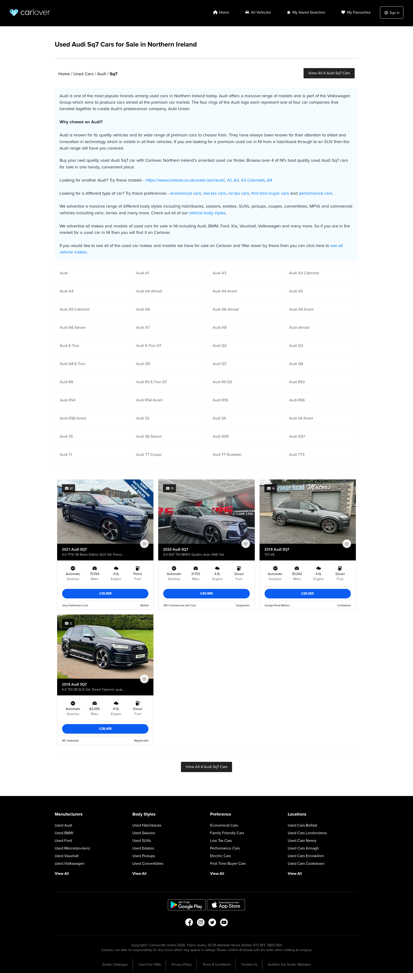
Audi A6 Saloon (73, 327)
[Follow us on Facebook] (189, 923)
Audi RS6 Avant (73, 418)
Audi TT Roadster (227, 454)
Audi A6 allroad (226, 309)
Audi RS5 (220, 400)
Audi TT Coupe (149, 454)
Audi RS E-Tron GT (151, 382)
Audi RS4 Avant (149, 400)
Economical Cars (224, 825)
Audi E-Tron (69, 345)
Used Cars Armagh (303, 848)
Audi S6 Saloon (149, 436)
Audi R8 (66, 382)
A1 (229, 180)
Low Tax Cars (221, 840)
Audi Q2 (220, 345)
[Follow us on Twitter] (212, 923)
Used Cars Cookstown (306, 863)
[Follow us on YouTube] (224, 923)
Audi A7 (143, 327)
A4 (269, 180)
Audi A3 (219, 273)
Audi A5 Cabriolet (75, 309)
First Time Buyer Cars (228, 863)
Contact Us (249, 964)
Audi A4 (66, 291)
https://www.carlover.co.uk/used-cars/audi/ (185, 180)
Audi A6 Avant (301, 309)
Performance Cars (225, 848)
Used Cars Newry (302, 840)
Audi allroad (299, 327)
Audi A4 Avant (225, 291)
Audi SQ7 (297, 436)
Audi (101, 73)
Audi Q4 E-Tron (72, 363)
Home (64, 73)
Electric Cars (220, 856)
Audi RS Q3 (222, 382)
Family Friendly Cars (227, 833)
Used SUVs (141, 840)
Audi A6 (143, 309)
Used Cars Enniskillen (306, 856)
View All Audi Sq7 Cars (329, 73)
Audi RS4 (67, 400)
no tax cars (238, 193)
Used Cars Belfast (302, 825)
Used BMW (64, 833)
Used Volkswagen (70, 863)
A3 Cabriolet (253, 180)
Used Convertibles (147, 863)
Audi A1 (142, 273)
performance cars (315, 193)
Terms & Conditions (216, 964)
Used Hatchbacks (146, 825)
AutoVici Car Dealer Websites (289, 964)
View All (62, 873)
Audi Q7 (219, 363)
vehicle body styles (207, 212)
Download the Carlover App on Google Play (187, 904)
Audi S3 (142, 418)
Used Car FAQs (150, 964)
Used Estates (143, 848)
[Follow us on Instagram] (200, 923)
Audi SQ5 (221, 436)
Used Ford (63, 840)
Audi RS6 (297, 400)
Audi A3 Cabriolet (304, 273)
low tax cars (214, 193)
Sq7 (113, 73)
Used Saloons (143, 833)
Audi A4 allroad (149, 291)
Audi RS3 (297, 382)
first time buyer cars (270, 193)
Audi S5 (66, 436)
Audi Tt (66, 454)
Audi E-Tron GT (149, 345)
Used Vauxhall (67, 856)
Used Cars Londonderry (307, 833)
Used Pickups (143, 856)
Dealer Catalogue (115, 964)
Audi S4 (219, 418)
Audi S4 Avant (301, 418)
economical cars (185, 193)
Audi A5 (296, 291)
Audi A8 (219, 327)
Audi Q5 (143, 363)
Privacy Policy (182, 964)
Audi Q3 (296, 345)
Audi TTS (296, 454)
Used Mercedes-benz (72, 848)
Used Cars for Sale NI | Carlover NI (30, 12)
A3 (236, 180)
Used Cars (83, 73)
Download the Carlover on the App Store (226, 904)
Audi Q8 (296, 363)
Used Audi (63, 825)
